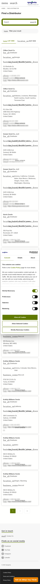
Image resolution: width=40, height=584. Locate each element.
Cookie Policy (16, 267)
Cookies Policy (7, 572)
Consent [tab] (7, 258)
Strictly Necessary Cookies (20, 330)
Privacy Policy (6, 580)
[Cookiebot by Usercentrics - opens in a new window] (29, 252)
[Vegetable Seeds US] (32, 2)
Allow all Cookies (20, 317)
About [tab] (33, 258)
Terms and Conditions (9, 576)
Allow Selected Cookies (20, 323)
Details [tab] (20, 258)
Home (3, 8)
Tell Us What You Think (26, 580)
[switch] (35, 296)
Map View (26, 41)
